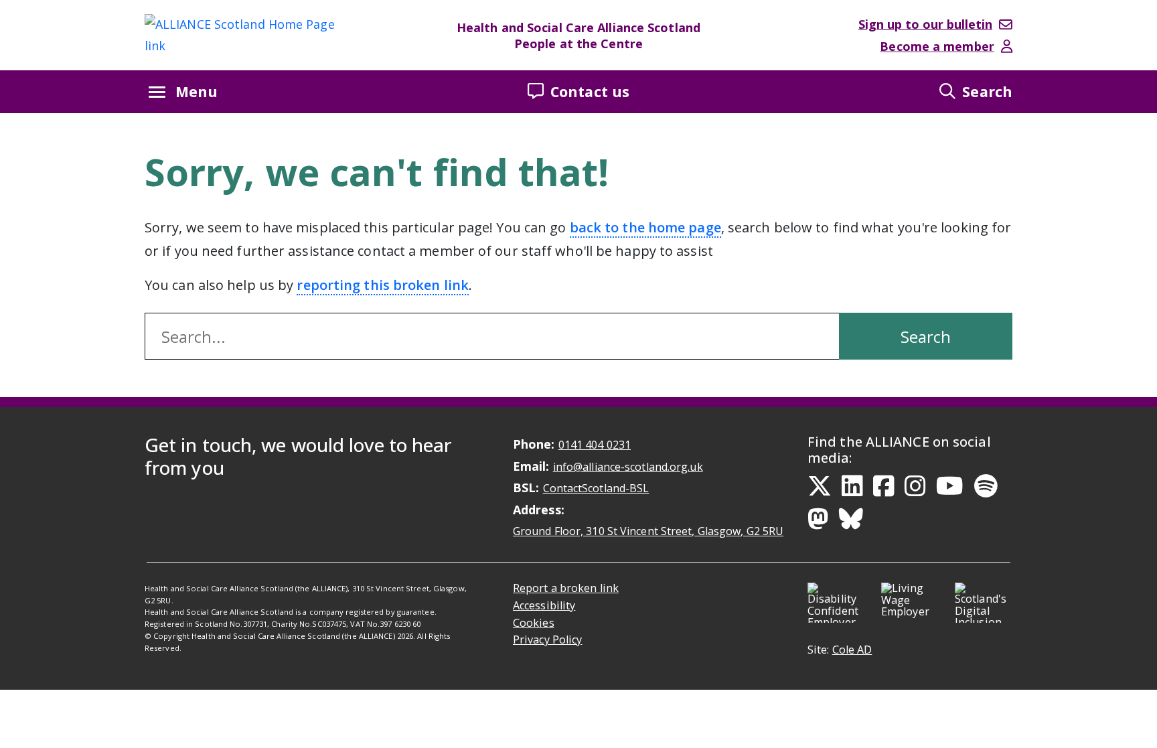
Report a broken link (566, 588)
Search (987, 91)
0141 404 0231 (594, 444)
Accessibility (544, 605)
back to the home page (645, 227)
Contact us (589, 91)
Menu (196, 91)
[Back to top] (1140, 734)
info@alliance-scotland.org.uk (628, 466)
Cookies (533, 622)
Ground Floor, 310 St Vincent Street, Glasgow (648, 531)
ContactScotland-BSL (596, 488)
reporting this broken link (383, 285)
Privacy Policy (547, 639)
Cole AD (852, 649)
